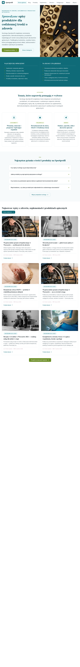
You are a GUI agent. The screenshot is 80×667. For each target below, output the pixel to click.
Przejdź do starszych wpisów (39, 360)
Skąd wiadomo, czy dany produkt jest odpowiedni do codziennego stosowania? (35, 187)
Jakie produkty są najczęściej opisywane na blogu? (26, 174)
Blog (29, 2)
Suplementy (43, 2)
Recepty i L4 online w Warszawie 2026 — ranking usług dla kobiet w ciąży (20, 338)
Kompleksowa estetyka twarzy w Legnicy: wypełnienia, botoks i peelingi (56, 338)
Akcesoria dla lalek (10, 239)
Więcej (68, 2)
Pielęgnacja (60, 2)
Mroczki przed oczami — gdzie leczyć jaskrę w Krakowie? (58, 244)
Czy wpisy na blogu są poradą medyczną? (23, 168)
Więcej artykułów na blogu (39, 194)
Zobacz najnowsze (7, 212)
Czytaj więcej (7, 258)
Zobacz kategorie (27, 50)
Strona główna (22, 2)
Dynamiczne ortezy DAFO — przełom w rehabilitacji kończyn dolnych (17, 291)
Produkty (35, 2)
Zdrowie (51, 2)
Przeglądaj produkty (9, 50)
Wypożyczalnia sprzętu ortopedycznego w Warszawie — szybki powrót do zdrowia (17, 244)
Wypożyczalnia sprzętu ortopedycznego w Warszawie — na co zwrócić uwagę (56, 291)
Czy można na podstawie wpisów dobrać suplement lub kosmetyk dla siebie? (34, 181)
